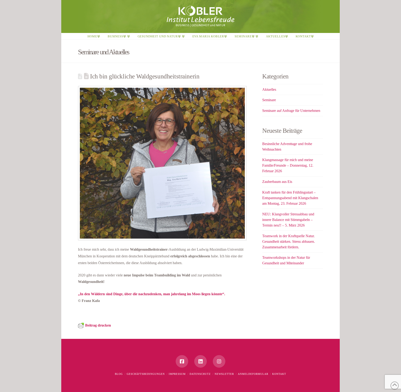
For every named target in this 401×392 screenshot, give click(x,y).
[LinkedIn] (200, 361)
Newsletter (224, 374)
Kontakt (279, 374)
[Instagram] (219, 361)
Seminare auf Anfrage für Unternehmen (291, 111)
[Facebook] (182, 361)
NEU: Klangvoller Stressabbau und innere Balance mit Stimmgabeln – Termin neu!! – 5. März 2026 (288, 219)
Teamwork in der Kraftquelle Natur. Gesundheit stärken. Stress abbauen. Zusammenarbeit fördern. (288, 241)
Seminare (269, 100)
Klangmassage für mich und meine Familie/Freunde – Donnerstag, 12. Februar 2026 (287, 165)
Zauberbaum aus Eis (277, 182)
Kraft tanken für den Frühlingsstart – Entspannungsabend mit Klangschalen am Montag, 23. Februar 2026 (290, 197)
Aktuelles (269, 89)
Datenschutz (200, 374)
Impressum (177, 374)
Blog (119, 374)
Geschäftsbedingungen (146, 374)
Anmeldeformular (253, 374)
